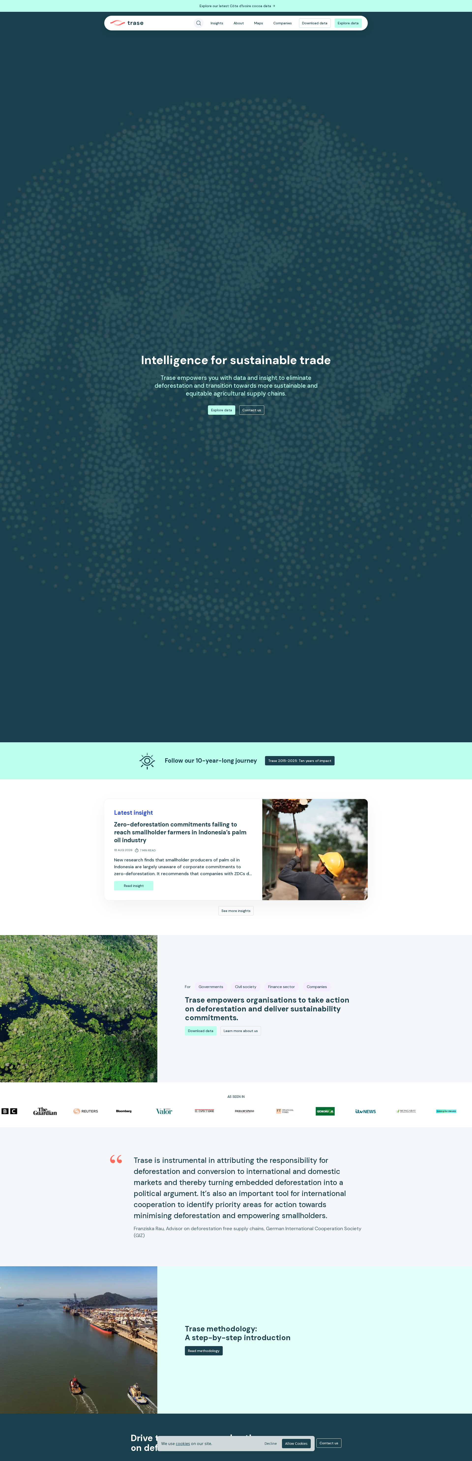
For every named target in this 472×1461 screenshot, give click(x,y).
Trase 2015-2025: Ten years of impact (299, 760)
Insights (217, 23)
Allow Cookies (296, 1443)
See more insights (236, 911)
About (239, 23)
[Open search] (199, 23)
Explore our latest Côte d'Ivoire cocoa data (235, 6)
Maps (258, 23)
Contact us (251, 410)
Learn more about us (241, 1031)
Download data (314, 23)
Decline (271, 1443)
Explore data (348, 23)
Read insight (134, 885)
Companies (282, 23)
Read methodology (204, 1351)
